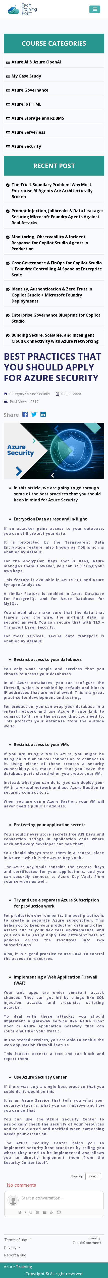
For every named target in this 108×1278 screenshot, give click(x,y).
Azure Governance (30, 90)
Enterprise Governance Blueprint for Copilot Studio (56, 318)
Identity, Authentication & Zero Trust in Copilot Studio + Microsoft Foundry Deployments (52, 295)
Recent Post (54, 165)
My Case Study (26, 76)
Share (11, 414)
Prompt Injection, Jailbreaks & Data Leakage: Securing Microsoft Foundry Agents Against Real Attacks (57, 216)
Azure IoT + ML (26, 104)
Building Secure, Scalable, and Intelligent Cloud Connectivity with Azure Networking (55, 338)
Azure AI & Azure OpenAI (36, 62)
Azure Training (18, 1266)
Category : (29, 393)
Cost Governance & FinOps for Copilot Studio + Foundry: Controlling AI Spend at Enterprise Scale (57, 269)
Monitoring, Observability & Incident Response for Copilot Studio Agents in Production (50, 243)
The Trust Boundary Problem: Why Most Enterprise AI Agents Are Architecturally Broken (52, 190)
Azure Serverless (28, 132)
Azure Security (26, 146)
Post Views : (23, 401)
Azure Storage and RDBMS (38, 118)
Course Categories (54, 43)
